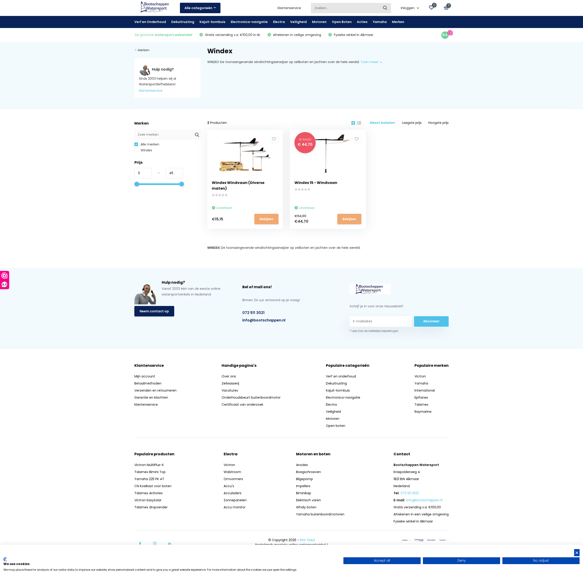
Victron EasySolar (147, 500)
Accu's (229, 486)
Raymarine (423, 411)
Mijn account (144, 376)
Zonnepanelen (235, 500)
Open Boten (342, 22)
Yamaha (380, 22)
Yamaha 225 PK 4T (149, 479)
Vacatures (230, 390)
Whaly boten (306, 507)
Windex (146, 150)
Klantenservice (289, 8)
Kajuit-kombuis (212, 22)
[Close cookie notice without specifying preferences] (577, 552)
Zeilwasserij (230, 383)
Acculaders (232, 493)
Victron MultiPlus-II (149, 465)
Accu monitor (234, 507)
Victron (420, 376)
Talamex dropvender (151, 507)
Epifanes (421, 397)
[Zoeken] (385, 8)
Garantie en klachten (151, 397)
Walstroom (232, 472)
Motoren (319, 22)
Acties (362, 22)
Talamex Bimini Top (150, 472)
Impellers (303, 486)
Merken (398, 22)
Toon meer (370, 62)
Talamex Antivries (148, 493)
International (424, 390)
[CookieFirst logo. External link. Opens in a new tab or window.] (5, 559)
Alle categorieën (198, 8)
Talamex (421, 404)
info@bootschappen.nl (263, 320)
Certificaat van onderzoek (242, 404)
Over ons (229, 376)
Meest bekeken (382, 122)
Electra (279, 22)
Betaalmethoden (147, 383)
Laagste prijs (412, 122)
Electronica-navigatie (249, 22)
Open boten (335, 425)
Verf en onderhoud (341, 376)
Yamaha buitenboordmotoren (320, 514)
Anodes (302, 465)
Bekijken (266, 219)
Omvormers (233, 479)
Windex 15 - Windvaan (315, 182)
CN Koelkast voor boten (152, 486)
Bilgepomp (304, 479)
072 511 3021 (253, 312)
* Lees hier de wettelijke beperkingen (374, 331)
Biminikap (303, 493)
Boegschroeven (308, 472)
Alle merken (149, 144)
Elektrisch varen (308, 500)
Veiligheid (298, 22)
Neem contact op (154, 311)
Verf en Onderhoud (150, 22)
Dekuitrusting (182, 22)
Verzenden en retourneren (155, 390)
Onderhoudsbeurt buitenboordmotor (251, 397)
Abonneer (431, 321)
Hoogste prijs (438, 122)
